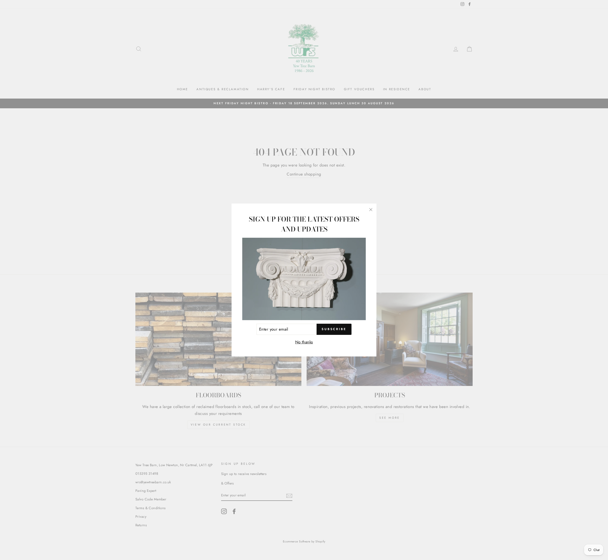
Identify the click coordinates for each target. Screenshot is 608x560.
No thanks (304, 342)
